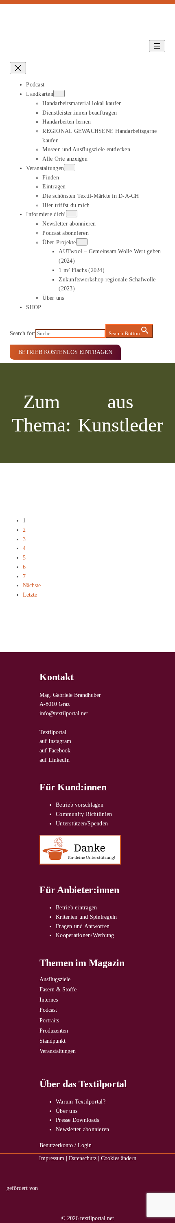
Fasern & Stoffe (58, 989)
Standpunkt (52, 1040)
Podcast (48, 1009)
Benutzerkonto (56, 1145)
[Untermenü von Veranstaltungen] (69, 167)
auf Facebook (54, 750)
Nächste (32, 585)
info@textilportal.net (63, 713)
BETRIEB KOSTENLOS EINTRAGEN (65, 352)
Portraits (49, 1020)
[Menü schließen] (18, 68)
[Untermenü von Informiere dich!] (71, 213)
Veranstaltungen (57, 1051)
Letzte (30, 594)
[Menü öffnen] (157, 46)
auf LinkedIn (54, 759)
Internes (48, 999)
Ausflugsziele (54, 979)
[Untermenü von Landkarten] (59, 93)
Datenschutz (82, 1158)
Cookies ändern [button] (118, 1158)
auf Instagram (55, 741)
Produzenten (53, 1030)
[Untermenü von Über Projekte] (82, 241)
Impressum (51, 1158)
